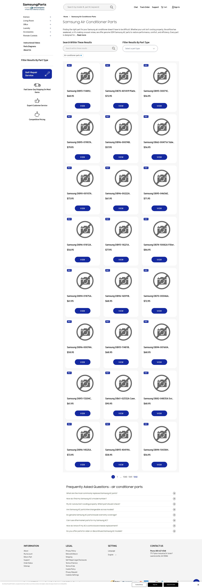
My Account (28, 554)
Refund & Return (72, 554)
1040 (125, 477)
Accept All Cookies (171, 584)
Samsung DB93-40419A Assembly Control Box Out (118, 451)
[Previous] (113, 477)
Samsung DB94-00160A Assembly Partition (156, 349)
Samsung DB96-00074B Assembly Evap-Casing (117, 144)
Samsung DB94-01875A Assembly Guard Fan (79, 297)
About (26, 551)
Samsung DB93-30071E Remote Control (156, 92)
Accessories (28, 32)
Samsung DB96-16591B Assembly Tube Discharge (118, 297)
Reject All (155, 584)
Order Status (28, 563)
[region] (101, 585)
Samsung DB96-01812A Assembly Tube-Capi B (79, 246)
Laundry (26, 28)
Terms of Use (70, 566)
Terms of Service (72, 563)
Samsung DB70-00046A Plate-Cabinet (156, 297)
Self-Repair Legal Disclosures (76, 560)
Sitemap (27, 566)
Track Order (145, 7)
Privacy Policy (71, 551)
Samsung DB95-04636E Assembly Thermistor (156, 195)
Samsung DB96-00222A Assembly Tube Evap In (117, 195)
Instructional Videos (31, 42)
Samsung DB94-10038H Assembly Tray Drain (156, 451)
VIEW (82, 106)
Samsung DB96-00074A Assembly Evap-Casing (79, 349)
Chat (136, 7)
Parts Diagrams (29, 46)
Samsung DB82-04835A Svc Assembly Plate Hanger (158, 400)
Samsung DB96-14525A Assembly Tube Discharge (80, 451)
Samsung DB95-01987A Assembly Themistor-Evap (80, 144)
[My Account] (172, 7)
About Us (27, 50)
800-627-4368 (161, 551)
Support (155, 7)
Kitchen (26, 17)
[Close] (198, 584)
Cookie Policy (71, 569)
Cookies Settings (139, 584)
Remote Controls (30, 36)
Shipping (69, 557)
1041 (130, 477)
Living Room (28, 21)
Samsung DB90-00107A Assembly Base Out (79, 195)
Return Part (28, 557)
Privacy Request (71, 572)
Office (25, 24)
